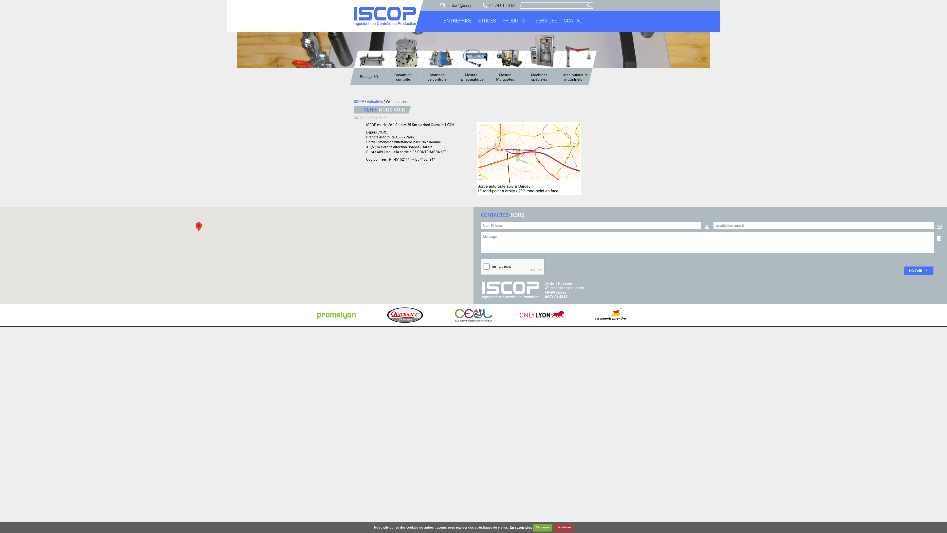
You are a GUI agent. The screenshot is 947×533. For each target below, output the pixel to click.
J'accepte (542, 527)
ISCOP (359, 102)
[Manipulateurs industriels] (578, 56)
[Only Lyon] (542, 315)
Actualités (375, 102)
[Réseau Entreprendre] (610, 315)
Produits (514, 21)
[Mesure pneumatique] (475, 58)
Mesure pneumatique (472, 77)
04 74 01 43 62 (502, 5)
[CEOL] (473, 315)
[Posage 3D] (372, 59)
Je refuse (564, 527)
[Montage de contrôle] (441, 58)
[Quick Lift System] (405, 315)
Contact (574, 21)
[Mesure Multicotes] (509, 58)
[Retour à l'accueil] (385, 16)
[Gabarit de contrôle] (406, 52)
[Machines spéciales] (544, 51)
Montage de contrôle (437, 77)
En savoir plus (521, 527)
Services (546, 21)
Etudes (487, 21)
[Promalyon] (336, 315)
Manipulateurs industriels (575, 77)
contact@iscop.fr (461, 5)
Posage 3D (369, 77)
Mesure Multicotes (505, 77)
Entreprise (458, 21)
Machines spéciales (539, 77)
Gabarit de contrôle (403, 77)
